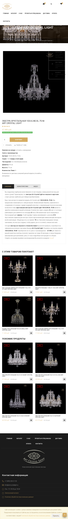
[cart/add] (31, 292)
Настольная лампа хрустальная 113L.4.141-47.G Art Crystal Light (16, 288)
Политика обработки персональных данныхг (19, 497)
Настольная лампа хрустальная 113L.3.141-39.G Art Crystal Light (49, 329)
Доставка (46, 13)
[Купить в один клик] (17, 271)
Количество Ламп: (8, 170)
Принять (56, 516)
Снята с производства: (10, 153)
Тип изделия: (6, 162)
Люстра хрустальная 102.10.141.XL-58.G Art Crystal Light (49, 375)
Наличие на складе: (9, 150)
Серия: (4, 159)
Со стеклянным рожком (44, 40)
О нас (20, 13)
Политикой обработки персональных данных (35, 516)
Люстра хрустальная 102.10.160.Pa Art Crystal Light (48, 416)
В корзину (18, 139)
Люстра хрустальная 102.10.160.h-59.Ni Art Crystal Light (16, 416)
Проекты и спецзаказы (33, 13)
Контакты (6, 21)
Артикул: (5, 156)
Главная (6, 13)
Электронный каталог (12, 493)
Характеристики (22, 186)
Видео (36, 186)
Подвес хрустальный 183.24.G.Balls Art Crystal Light (15, 329)
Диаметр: (5, 164)
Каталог (14, 13)
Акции (51, 238)
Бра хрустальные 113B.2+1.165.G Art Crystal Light (49, 288)
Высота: (5, 167)
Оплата (54, 13)
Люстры (31, 40)
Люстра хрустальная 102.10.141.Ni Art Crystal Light (17, 375)
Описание (8, 186)
